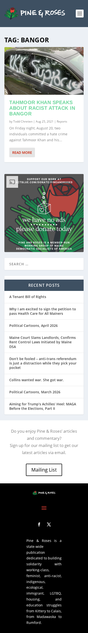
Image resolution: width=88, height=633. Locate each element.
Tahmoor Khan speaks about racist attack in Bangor (42, 108)
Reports (62, 121)
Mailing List (44, 469)
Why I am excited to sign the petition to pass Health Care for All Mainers (42, 311)
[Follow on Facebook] (39, 524)
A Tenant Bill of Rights (27, 296)
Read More (22, 152)
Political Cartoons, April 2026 (33, 325)
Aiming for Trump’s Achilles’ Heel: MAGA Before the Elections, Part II (42, 406)
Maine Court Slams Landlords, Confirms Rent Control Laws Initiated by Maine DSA (42, 342)
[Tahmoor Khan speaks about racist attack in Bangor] (44, 71)
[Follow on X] (49, 524)
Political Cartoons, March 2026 (34, 392)
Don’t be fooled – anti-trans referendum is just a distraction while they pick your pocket (43, 363)
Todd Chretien (23, 121)
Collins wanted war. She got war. (36, 380)
